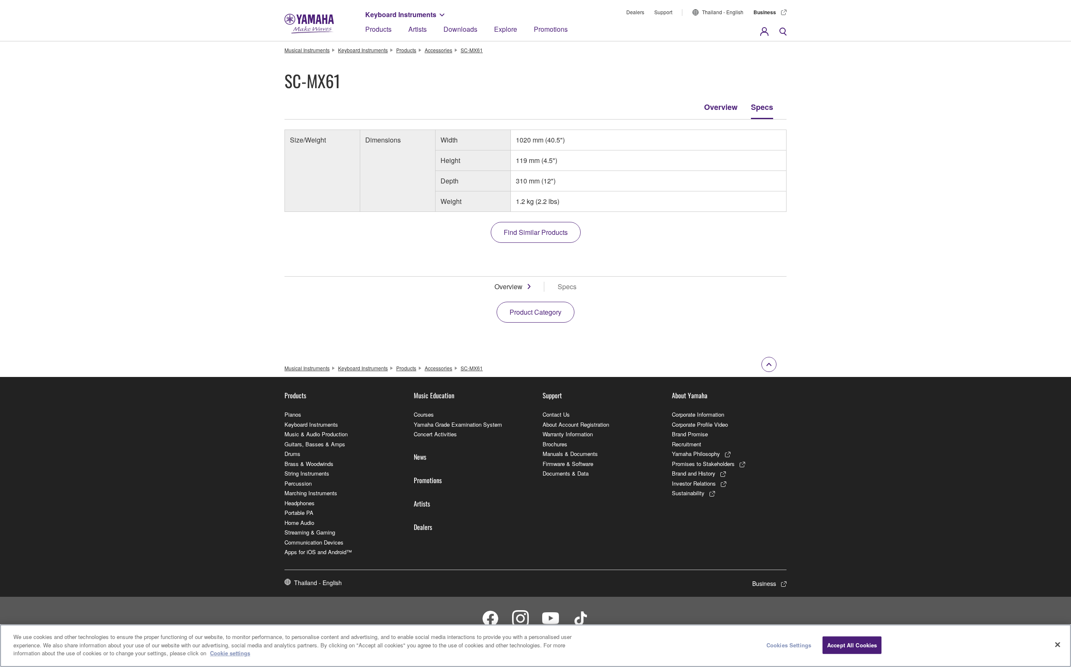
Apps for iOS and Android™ (318, 552)
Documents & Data (566, 473)
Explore (505, 29)
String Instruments (306, 473)
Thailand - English (722, 11)
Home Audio (299, 523)
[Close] (1057, 645)
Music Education (434, 395)
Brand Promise (690, 434)
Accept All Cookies (852, 645)
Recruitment (686, 444)
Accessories (438, 49)
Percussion (298, 483)
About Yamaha (689, 395)
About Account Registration (576, 424)
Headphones (299, 503)
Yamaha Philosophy (696, 454)
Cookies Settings (788, 645)
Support (663, 11)
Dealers (635, 11)
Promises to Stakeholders (703, 464)
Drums (292, 454)
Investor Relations (694, 483)
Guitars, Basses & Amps (314, 444)
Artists (417, 29)
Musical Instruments (307, 49)
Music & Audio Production (316, 434)
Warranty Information (568, 434)
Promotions (551, 29)
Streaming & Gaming (309, 532)
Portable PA (298, 513)
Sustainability (688, 493)
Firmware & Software (568, 464)
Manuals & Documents (570, 454)
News (420, 457)
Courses (424, 414)
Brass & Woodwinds (308, 464)
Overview (721, 107)
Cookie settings (230, 653)
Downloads (460, 29)
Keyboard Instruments (400, 14)
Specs (762, 107)
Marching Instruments (310, 493)
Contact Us (556, 414)
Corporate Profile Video (700, 424)
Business (764, 12)
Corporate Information (698, 414)
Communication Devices (313, 542)
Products (378, 29)
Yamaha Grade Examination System (458, 424)
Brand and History (693, 473)
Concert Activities (435, 434)
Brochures (555, 444)
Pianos (292, 414)
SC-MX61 (472, 49)
